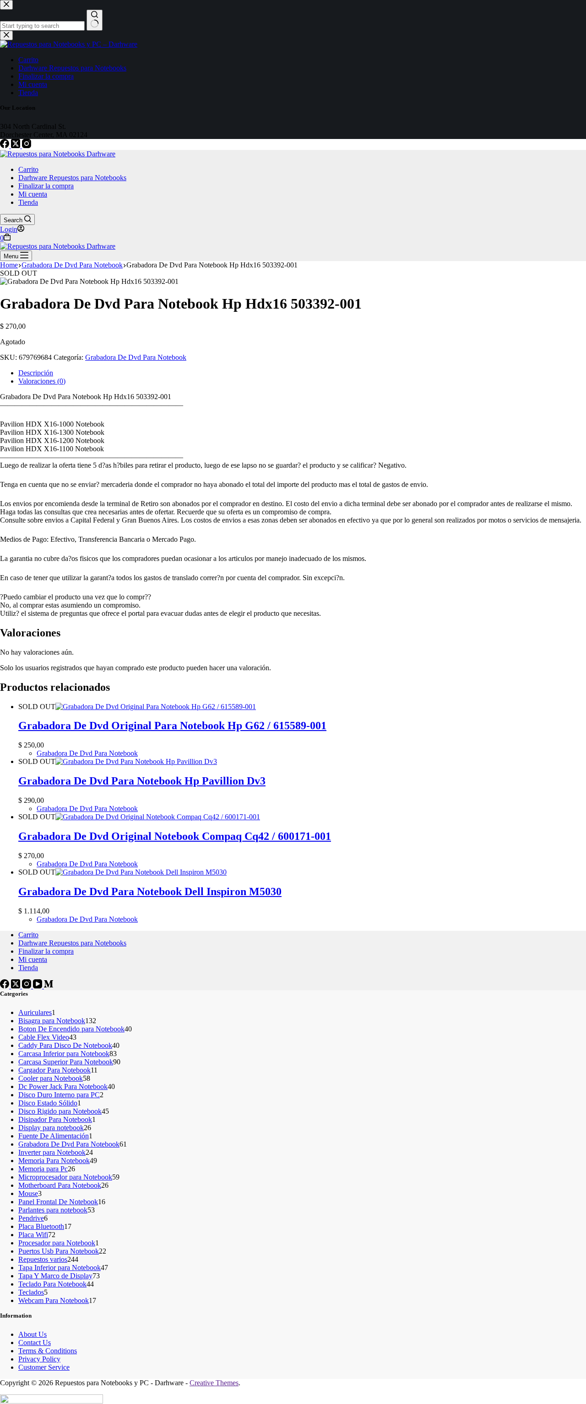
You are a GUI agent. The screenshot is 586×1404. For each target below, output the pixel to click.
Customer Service (44, 1367)
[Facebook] (5, 145)
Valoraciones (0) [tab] (41, 381)
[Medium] (48, 986)
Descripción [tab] (35, 373)
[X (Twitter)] (16, 145)
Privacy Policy (39, 1359)
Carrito (28, 169)
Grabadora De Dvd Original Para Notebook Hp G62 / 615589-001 (172, 725)
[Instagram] (26, 145)
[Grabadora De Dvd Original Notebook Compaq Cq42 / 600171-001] (157, 817)
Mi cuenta (32, 194)
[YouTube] (38, 986)
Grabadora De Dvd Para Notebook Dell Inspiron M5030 (150, 891)
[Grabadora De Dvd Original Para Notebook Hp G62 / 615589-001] (155, 706)
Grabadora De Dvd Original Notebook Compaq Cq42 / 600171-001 (174, 836)
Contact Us (34, 1342)
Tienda (28, 202)
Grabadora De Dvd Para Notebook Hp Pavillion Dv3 (142, 781)
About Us (32, 1334)
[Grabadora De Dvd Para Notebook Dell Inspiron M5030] (141, 872)
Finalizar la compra (46, 186)
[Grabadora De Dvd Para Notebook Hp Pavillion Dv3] (136, 761)
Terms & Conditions (47, 1351)
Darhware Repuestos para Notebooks (72, 178)
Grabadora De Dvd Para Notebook (135, 357)
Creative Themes (214, 1383)
